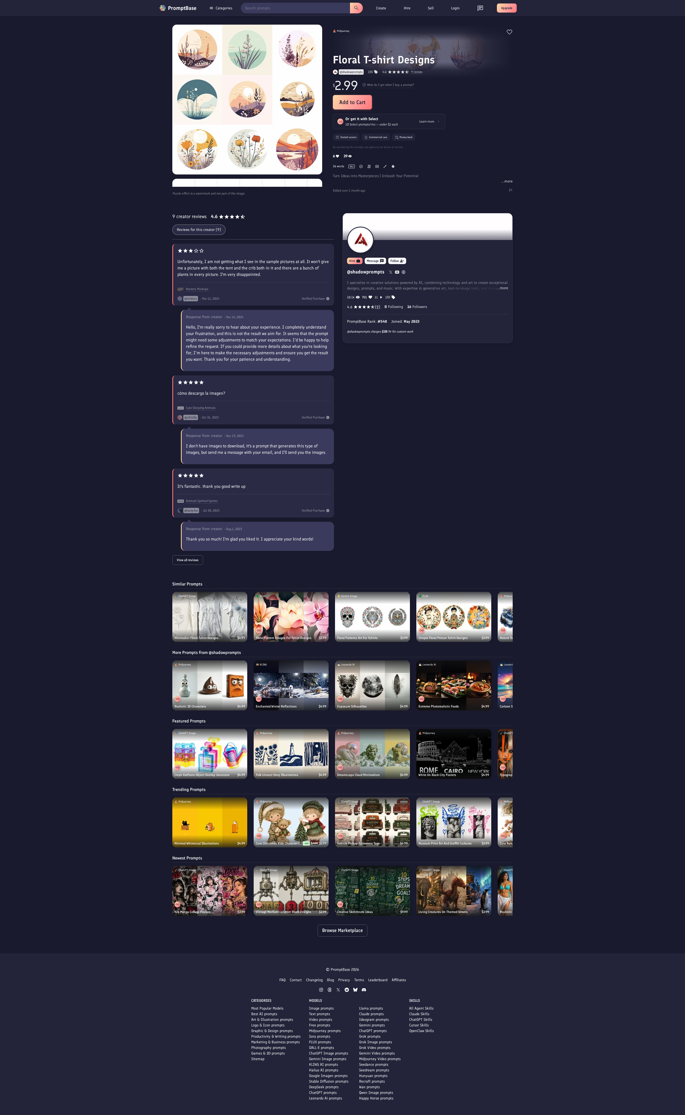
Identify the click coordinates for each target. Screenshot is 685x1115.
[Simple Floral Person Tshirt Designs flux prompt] (453, 617)
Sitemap (257, 1059)
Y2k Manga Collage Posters (192, 912)
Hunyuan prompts (373, 1076)
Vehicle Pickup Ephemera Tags (358, 843)
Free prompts (319, 1025)
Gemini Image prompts (327, 1059)
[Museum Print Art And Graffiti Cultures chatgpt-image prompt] (453, 822)
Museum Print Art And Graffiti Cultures (445, 843)
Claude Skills (419, 1014)
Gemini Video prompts (377, 1053)
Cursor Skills (419, 1025)
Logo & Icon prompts (267, 1025)
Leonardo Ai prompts (325, 1098)
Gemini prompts (372, 1025)
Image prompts (321, 1008)
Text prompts (319, 1014)
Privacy (344, 980)
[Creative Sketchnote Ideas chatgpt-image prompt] (372, 891)
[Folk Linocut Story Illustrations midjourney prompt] (291, 754)
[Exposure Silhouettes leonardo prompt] (372, 685)
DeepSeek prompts (323, 1087)
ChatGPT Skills (420, 1019)
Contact (296, 980)
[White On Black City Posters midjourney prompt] (453, 754)
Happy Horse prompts (376, 1098)
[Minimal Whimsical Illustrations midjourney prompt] (209, 822)
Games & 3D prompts (268, 1053)
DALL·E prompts (321, 1047)
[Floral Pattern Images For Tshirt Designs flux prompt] (291, 617)
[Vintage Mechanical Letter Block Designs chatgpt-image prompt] (291, 891)
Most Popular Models (267, 1008)
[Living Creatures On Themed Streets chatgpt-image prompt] (453, 891)
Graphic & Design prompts (272, 1031)
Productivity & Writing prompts (275, 1036)
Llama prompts (371, 1008)
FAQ (282, 980)
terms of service (393, 147)
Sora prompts (319, 1036)
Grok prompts (369, 1036)
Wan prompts (369, 1087)
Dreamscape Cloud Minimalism (358, 775)
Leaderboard (377, 980)
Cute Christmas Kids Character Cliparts (279, 843)
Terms (359, 980)
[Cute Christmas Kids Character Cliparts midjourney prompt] (291, 822)
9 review (417, 72)
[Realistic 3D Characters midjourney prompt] (209, 685)
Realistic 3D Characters (190, 706)
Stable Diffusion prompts (328, 1081)
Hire (407, 8)
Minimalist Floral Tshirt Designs (196, 638)
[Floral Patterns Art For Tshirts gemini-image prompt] (372, 617)
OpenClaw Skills (421, 1031)
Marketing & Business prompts (275, 1042)
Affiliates (399, 980)
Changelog (314, 980)
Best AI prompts (264, 1014)
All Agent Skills (421, 1008)
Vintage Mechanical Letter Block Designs (283, 912)
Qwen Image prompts (376, 1092)
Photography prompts (268, 1047)
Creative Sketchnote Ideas (355, 912)
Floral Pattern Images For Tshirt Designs (283, 638)
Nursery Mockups (197, 289)
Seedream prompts (374, 1070)
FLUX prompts (320, 1042)
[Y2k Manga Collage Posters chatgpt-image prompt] (209, 891)
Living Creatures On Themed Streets (443, 912)
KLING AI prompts (323, 1064)
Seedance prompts (373, 1064)
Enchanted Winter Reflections (276, 706)
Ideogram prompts (374, 1019)
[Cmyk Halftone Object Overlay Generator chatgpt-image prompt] (209, 754)
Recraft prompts (372, 1081)
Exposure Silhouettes (352, 706)
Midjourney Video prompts (380, 1059)
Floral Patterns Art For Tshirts (357, 638)
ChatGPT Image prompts (328, 1053)
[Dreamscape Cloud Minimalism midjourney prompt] (372, 754)
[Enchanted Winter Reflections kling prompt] (291, 685)
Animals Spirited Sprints (202, 501)
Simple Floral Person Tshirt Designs (443, 638)
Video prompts (320, 1019)
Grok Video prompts (374, 1047)
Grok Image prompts (375, 1042)
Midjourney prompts (325, 1031)
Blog (330, 980)
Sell (431, 8)
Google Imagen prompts (328, 1076)
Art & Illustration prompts (272, 1019)
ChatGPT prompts (323, 1092)
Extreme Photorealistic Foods (438, 706)
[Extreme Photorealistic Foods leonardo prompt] (453, 685)
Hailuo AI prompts (323, 1070)
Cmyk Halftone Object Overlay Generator (202, 775)
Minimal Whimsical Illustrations (196, 843)
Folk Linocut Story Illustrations (277, 775)
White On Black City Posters (437, 775)
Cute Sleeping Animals (200, 408)
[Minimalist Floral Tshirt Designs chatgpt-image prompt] (209, 617)
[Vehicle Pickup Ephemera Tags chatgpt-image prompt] (372, 822)
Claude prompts (371, 1014)
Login (455, 8)
